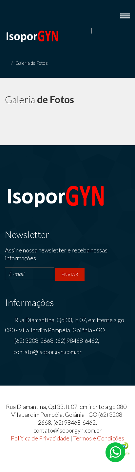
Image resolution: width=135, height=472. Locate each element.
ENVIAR (70, 274)
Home (71, 64)
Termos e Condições (98, 438)
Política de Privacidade (40, 438)
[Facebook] (96, 31)
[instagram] (127, 31)
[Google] (111, 31)
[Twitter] (104, 31)
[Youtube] (119, 31)
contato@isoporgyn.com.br (47, 351)
